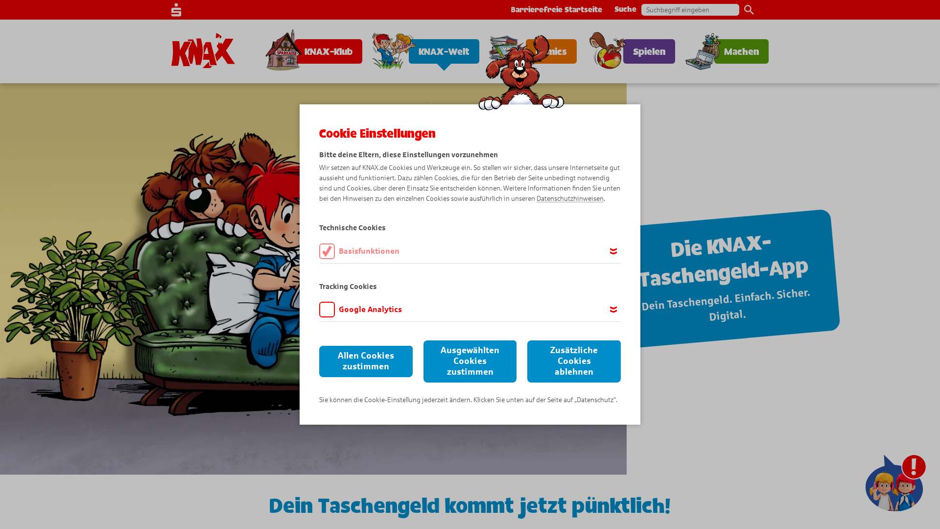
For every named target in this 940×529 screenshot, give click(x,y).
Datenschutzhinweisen (570, 198)
